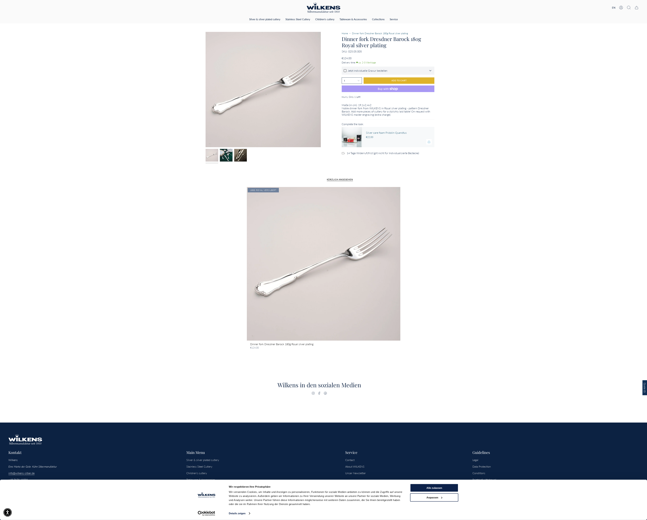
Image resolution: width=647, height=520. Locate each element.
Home (345, 33)
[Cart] (636, 7)
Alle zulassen (434, 487)
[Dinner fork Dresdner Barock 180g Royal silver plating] (323, 264)
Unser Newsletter (355, 473)
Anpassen (432, 497)
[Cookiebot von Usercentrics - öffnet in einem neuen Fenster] (206, 513)
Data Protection (481, 466)
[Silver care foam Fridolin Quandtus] (352, 137)
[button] (629, 7)
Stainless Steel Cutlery (199, 466)
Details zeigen (237, 513)
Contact (350, 459)
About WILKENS (354, 466)
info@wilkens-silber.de (21, 473)
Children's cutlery (196, 473)
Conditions (478, 473)
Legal (475, 459)
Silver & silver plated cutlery (202, 459)
